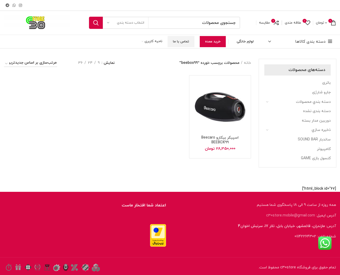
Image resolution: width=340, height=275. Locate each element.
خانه (247, 62)
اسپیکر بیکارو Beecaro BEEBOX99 (220, 140)
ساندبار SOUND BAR (314, 139)
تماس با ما (181, 41)
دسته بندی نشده (317, 111)
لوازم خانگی (245, 41)
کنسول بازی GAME (316, 158)
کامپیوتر (324, 149)
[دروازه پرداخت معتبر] (158, 235)
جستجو (96, 23)
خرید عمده (212, 41)
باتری (326, 82)
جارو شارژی (321, 92)
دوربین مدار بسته (316, 120)
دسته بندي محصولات (313, 101)
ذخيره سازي (321, 129)
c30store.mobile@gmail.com (290, 215)
